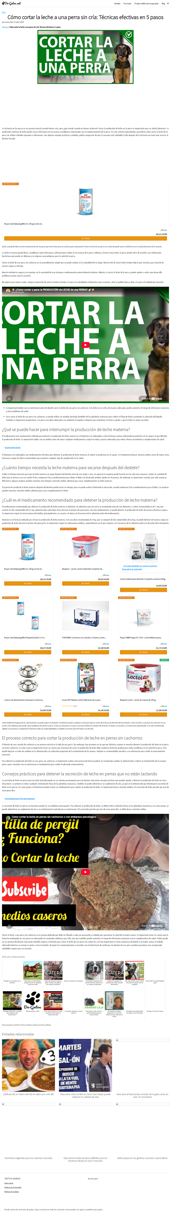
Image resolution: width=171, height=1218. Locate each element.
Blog (163, 3)
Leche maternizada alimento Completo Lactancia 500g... (143, 579)
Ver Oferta (86, 238)
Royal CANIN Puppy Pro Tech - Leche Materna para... (141, 637)
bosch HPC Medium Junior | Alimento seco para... (81, 700)
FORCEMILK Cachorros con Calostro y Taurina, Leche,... (84, 637)
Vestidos (117, 3)
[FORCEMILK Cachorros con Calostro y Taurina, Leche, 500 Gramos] (85, 615)
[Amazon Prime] (163, 230)
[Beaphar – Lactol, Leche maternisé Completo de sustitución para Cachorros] (85, 547)
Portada (5, 27)
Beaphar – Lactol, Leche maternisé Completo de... (82, 569)
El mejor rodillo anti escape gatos (146, 3)
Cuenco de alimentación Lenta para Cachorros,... (24, 700)
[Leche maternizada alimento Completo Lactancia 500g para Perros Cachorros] (143, 547)
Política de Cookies (12, 1191)
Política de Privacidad (13, 1187)
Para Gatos (127, 3)
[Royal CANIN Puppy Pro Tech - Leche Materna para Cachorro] (143, 615)
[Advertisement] (85, 105)
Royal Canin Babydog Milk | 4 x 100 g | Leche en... (23, 224)
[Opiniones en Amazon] (67, 706)
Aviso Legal (9, 1183)
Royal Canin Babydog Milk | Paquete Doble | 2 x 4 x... (25, 637)
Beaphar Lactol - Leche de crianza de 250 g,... (138, 700)
